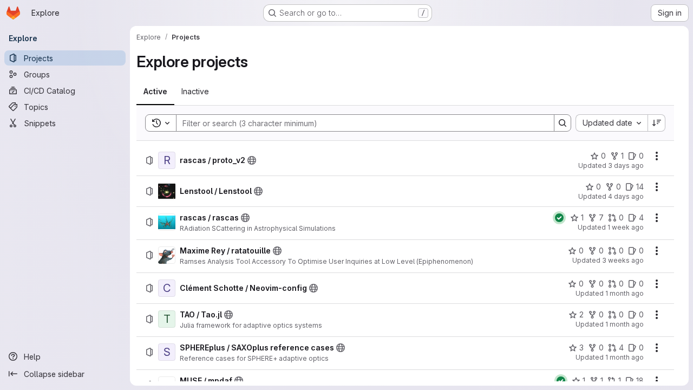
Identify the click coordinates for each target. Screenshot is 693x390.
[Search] (562, 123)
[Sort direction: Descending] (656, 123)
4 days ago (626, 196)
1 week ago (625, 227)
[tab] (155, 91)
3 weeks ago (623, 260)
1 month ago (624, 293)
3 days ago (626, 165)
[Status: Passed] (559, 217)
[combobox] (612, 123)
